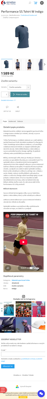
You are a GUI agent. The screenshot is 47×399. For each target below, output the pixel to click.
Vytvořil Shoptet (25, 387)
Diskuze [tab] (20, 121)
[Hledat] (30, 3)
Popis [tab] (5, 121)
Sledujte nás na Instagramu (24, 299)
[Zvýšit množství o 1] (9, 93)
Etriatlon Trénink (28, 375)
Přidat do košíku (21, 94)
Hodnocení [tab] (12, 121)
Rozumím (23, 397)
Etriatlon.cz (17, 375)
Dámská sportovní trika (21, 280)
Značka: (11, 17)
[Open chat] (41, 393)
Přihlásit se (8, 366)
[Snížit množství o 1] (9, 95)
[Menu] (42, 3)
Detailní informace (7, 100)
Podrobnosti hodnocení (29, 15)
